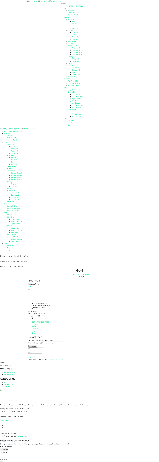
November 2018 (9, 374)
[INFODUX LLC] (32, 1)
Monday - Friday (6, 266)
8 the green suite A (6, 256)
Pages (34, 326)
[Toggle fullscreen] (4, 459)
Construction (8, 384)
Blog (33, 331)
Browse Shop (23, 436)
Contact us (5, 420)
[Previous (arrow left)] (0, 461)
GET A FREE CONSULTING (81, 274)
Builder (6, 382)
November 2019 (9, 372)
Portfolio (35, 329)
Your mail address (34, 343)
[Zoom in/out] (6, 459)
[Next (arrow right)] (2, 461)
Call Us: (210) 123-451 (7, 261)
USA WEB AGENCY (56, 359)
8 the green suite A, (7, 408)
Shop (34, 333)
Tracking (7, 387)
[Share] (2, 459)
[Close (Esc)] (0, 459)
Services (35, 324)
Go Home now (35, 287)
